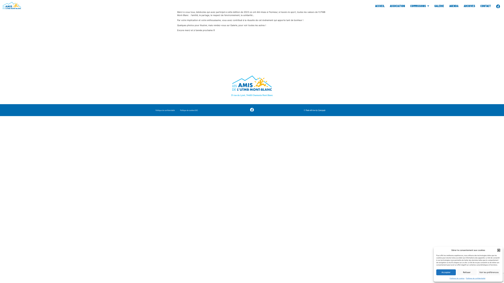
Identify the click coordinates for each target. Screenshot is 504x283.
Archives (469, 6)
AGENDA (453, 6)
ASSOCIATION (397, 6)
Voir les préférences (489, 272)
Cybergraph (321, 110)
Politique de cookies (457, 278)
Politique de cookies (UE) (189, 110)
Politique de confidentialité (475, 278)
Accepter (446, 272)
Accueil (380, 6)
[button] (498, 250)
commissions (418, 6)
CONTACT (485, 6)
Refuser (467, 272)
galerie (439, 6)
